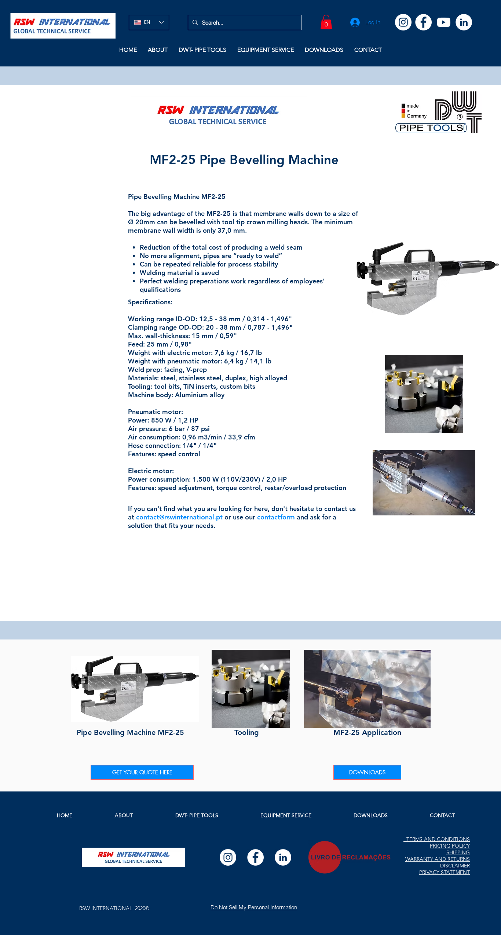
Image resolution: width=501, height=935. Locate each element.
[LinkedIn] (464, 22)
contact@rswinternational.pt (179, 517)
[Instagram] (403, 22)
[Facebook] (423, 22)
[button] (326, 22)
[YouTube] (443, 22)
